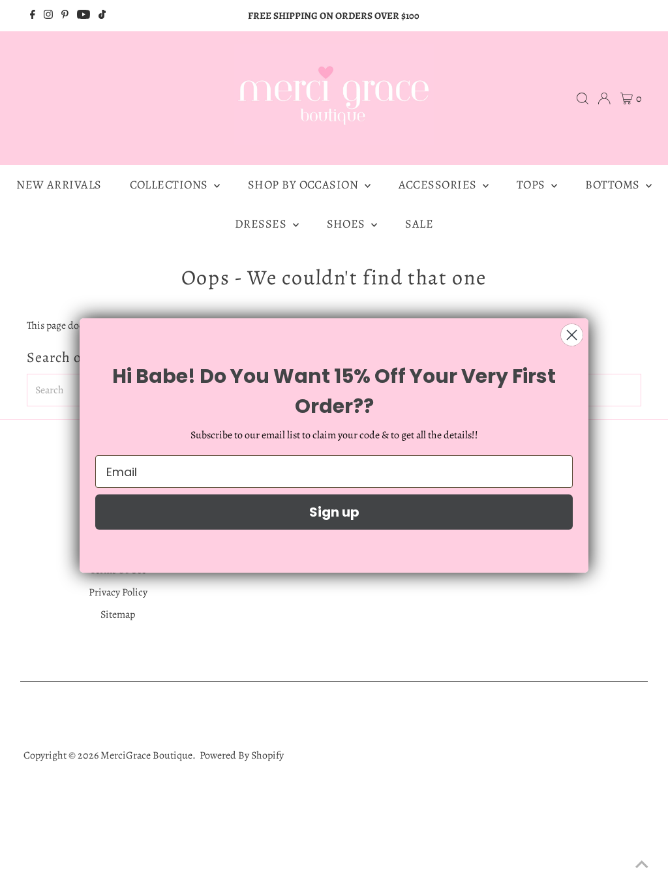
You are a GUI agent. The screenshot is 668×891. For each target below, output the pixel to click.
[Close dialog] (571, 335)
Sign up (334, 512)
